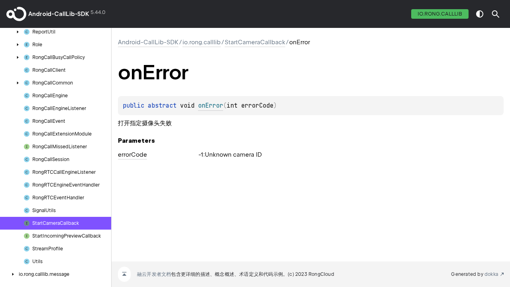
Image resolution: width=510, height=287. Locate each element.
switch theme (480, 14)
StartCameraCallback (255, 42)
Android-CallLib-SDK (58, 14)
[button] (496, 14)
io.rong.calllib (440, 14)
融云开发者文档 (154, 274)
